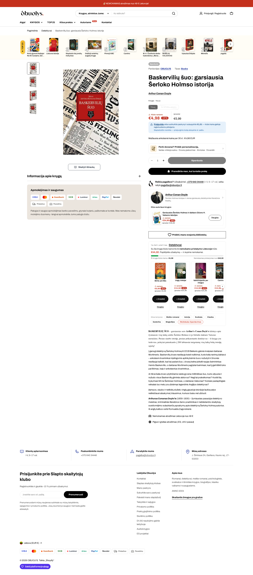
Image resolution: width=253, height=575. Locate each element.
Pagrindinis (32, 31)
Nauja (154, 108)
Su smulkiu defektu (170, 108)
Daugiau (215, 218)
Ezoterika (157, 322)
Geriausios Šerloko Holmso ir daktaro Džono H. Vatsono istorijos (184, 214)
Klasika (210, 317)
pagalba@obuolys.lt (171, 185)
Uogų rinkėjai (180, 280)
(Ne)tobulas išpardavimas (190, 322)
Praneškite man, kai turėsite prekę (189, 171)
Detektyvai (46, 31)
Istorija (187, 317)
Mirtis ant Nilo (160, 281)
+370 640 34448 (195, 182)
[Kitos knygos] (230, 44)
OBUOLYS (165, 69)
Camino (221, 280)
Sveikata (198, 317)
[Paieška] (173, 13)
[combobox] (126, 13)
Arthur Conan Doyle (159, 93)
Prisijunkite (159, 124)
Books (184, 69)
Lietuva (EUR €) (31, 543)
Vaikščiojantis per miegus (200, 281)
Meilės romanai (172, 317)
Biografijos (170, 322)
